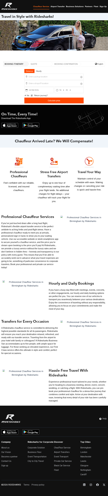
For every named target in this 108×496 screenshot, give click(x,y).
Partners (88, 6)
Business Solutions (75, 6)
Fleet (96, 6)
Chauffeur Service (41, 6)
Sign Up (103, 6)
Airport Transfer (58, 6)
